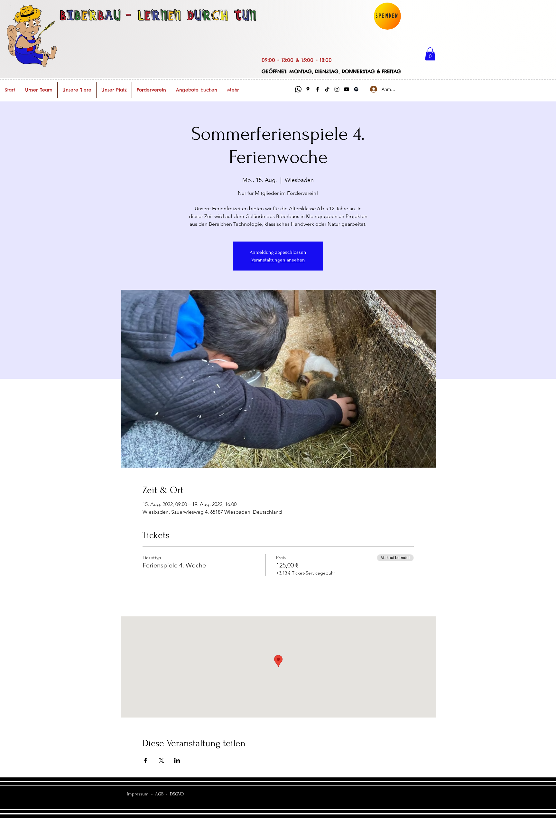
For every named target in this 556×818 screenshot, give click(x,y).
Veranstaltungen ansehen (278, 260)
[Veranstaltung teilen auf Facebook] (146, 760)
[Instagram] (337, 89)
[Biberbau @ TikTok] (327, 89)
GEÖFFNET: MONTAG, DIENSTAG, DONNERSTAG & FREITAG (331, 71)
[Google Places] (308, 89)
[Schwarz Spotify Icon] (356, 89)
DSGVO (177, 794)
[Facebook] (317, 89)
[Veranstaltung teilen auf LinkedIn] (177, 760)
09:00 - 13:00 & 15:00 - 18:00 (297, 60)
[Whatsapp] (298, 89)
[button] (430, 54)
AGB (159, 794)
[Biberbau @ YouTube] (346, 89)
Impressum (138, 794)
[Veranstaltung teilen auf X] (161, 760)
